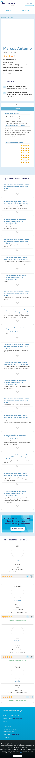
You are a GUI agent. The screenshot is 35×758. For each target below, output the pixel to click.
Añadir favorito (7, 17)
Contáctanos (15, 734)
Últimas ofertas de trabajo (12, 711)
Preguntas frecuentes (9, 731)
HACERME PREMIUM (17, 529)
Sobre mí (17, 105)
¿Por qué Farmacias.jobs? (10, 729)
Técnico (17, 108)
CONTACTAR (9, 81)
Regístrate (26, 10)
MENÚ (27, 3)
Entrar (8, 10)
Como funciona (7, 726)
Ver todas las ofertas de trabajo (12, 715)
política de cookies (24, 753)
